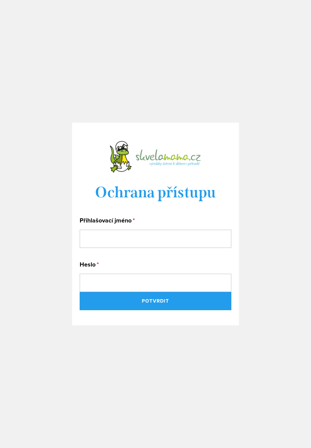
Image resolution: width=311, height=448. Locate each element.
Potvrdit (155, 300)
